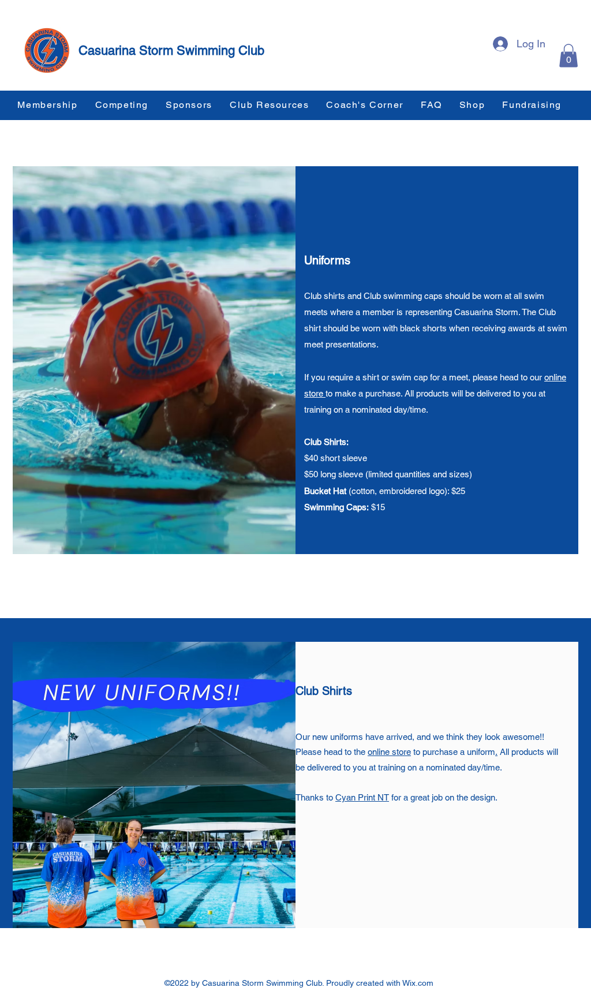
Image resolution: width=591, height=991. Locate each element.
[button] (568, 56)
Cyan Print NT (362, 797)
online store (389, 752)
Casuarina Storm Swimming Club (171, 50)
